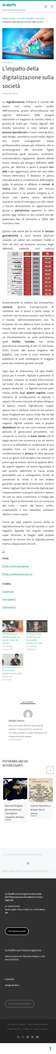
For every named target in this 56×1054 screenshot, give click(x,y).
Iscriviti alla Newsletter (19, 1003)
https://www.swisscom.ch (17, 574)
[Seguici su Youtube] (37, 1037)
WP (18, 1029)
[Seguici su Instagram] (23, 1037)
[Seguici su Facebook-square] (28, 1037)
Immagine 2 (9, 607)
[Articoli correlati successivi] (50, 770)
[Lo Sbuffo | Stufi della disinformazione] (9, 4)
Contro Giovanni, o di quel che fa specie (41, 809)
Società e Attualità (25, 18)
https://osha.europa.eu (15, 566)
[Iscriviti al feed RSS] (18, 1037)
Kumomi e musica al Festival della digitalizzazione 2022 (12, 670)
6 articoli (15, 740)
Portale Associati (16, 931)
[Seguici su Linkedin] (32, 1037)
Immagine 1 (9, 599)
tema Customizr (42, 1029)
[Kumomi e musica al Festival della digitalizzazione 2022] (12, 660)
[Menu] (52, 6)
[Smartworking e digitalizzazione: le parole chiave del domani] (12, 626)
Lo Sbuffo (20, 1024)
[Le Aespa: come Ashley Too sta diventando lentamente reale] (36, 626)
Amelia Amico (11, 93)
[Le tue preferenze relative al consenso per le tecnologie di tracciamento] (51, 1049)
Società (39, 18)
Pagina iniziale (8, 18)
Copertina (8, 591)
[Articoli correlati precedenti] (42, 770)
